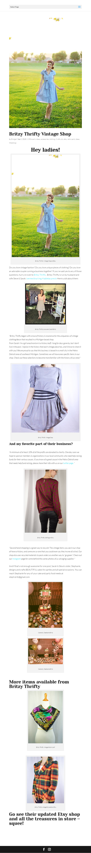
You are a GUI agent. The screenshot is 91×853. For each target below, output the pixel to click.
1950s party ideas (33, 139)
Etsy (63, 814)
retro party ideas (73, 139)
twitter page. (68, 463)
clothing (52, 139)
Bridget (14, 139)
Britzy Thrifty (40, 274)
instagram (16, 558)
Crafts (58, 139)
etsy (65, 139)
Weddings (12, 143)
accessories (45, 139)
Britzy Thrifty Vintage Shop (40, 134)
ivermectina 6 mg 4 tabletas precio (41, 278)
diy (62, 139)
